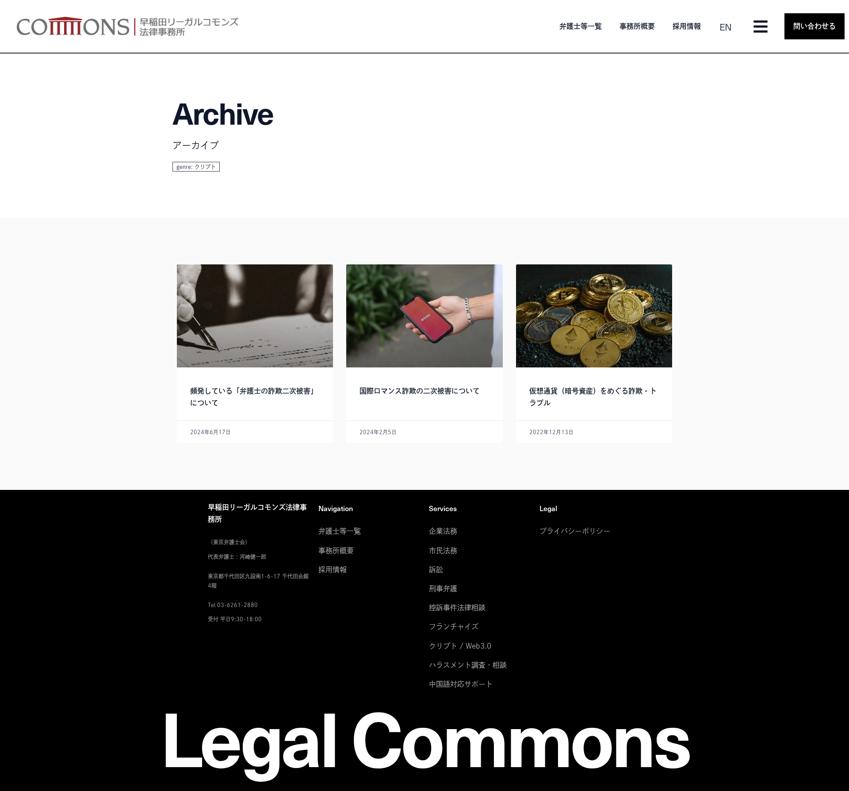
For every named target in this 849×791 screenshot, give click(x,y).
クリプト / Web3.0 (460, 646)
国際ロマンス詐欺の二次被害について (419, 390)
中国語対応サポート (461, 684)
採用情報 (687, 26)
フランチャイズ (453, 626)
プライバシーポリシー (574, 531)
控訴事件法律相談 (457, 607)
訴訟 (436, 569)
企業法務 (443, 531)
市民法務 (443, 550)
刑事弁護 (443, 588)
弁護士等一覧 (580, 26)
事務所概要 (637, 26)
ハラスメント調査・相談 (468, 665)
